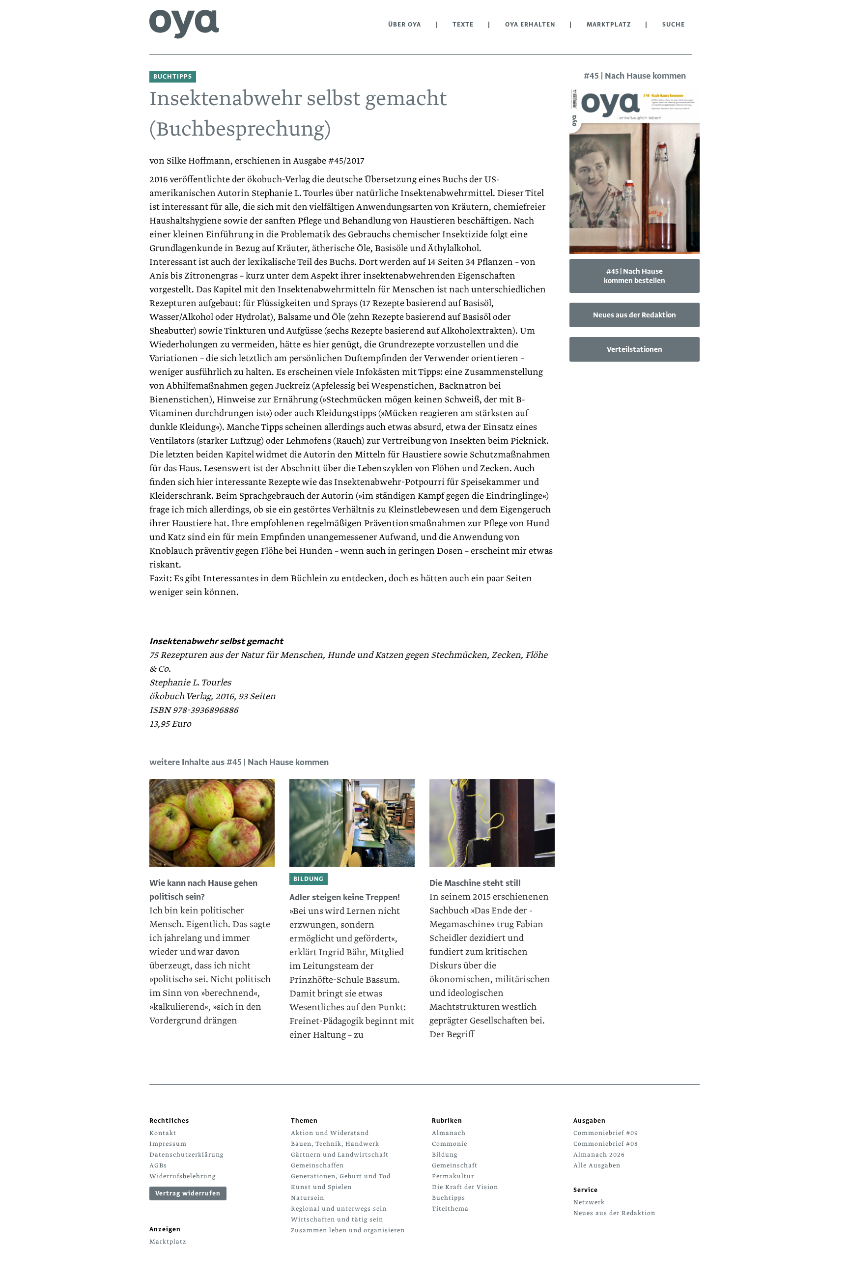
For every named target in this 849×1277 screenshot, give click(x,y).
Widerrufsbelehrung (182, 1176)
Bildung (444, 1154)
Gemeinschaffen (317, 1165)
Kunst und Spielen (321, 1187)
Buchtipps (448, 1197)
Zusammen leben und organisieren (348, 1230)
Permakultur (453, 1176)
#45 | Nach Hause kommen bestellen (634, 275)
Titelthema (450, 1208)
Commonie (449, 1143)
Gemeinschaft (455, 1165)
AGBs (158, 1165)
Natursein (307, 1197)
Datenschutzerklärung (186, 1154)
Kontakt (162, 1133)
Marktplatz (609, 24)
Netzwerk (589, 1202)
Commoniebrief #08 (605, 1143)
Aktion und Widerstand (330, 1133)
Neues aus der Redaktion (634, 315)
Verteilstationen (634, 349)
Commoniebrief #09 (605, 1133)
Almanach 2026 (599, 1154)
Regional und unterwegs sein (339, 1208)
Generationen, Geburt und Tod (341, 1176)
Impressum (168, 1143)
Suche (673, 24)
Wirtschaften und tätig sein (337, 1219)
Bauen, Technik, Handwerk (335, 1143)
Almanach (449, 1133)
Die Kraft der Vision (465, 1187)
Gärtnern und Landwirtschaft (340, 1154)
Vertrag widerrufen (188, 1193)
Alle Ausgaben (597, 1165)
